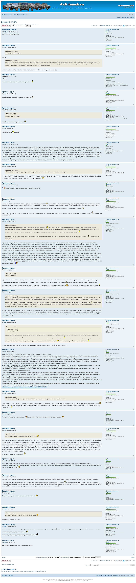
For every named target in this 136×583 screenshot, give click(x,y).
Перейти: (87, 565)
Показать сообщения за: (41, 557)
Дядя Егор (5, 31)
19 (133, 25)
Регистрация (126, 17)
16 (127, 25)
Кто (15, 14)
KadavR (5, 509)
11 (116, 25)
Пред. (3, 557)
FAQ (119, 17)
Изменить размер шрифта (132, 14)
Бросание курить (9, 22)
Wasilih (5, 76)
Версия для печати (129, 14)
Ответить (3, 25)
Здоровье (25, 14)
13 (121, 25)
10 (114, 25)
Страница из (105, 25)
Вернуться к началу (133, 42)
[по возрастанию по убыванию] (92, 557)
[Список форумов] (26, 11)
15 (125, 25)
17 (130, 25)
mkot (4, 414)
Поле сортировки (64, 557)
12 (119, 25)
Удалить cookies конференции (104, 575)
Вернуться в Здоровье (8, 564)
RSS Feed (115, 575)
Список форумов (8, 14)
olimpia (4, 47)
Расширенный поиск (128, 7)
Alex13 (4, 221)
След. (132, 557)
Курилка (19, 14)
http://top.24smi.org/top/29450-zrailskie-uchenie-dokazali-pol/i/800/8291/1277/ (24, 387)
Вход (132, 17)
